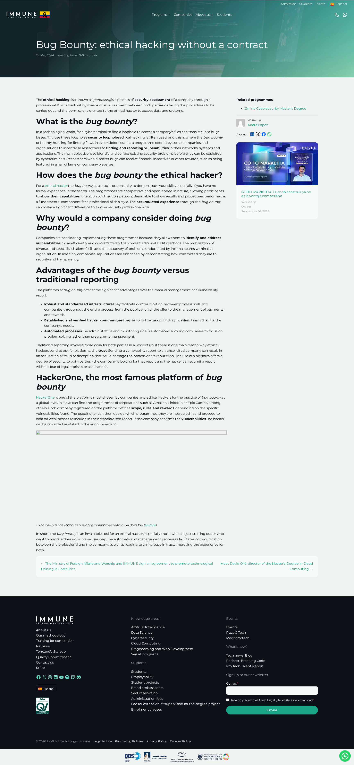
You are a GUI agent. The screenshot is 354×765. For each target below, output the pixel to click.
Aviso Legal (267, 700)
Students (305, 4)
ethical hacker (56, 186)
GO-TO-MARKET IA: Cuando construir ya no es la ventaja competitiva (276, 194)
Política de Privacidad (297, 700)
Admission (288, 4)
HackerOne (45, 397)
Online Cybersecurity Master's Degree (275, 108)
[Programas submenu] (169, 15)
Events (320, 4)
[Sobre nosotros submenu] (212, 15)
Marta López (258, 125)
